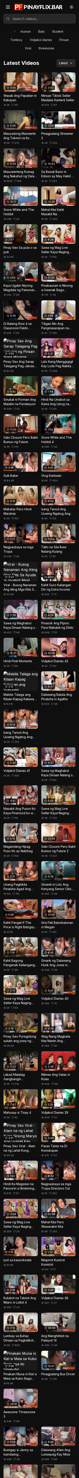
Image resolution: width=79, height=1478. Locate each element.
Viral (28, 48)
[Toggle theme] (71, 7)
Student (57, 31)
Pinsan (64, 40)
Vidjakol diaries (41, 40)
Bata (41, 31)
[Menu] (8, 7)
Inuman (26, 31)
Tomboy (16, 40)
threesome (46, 48)
